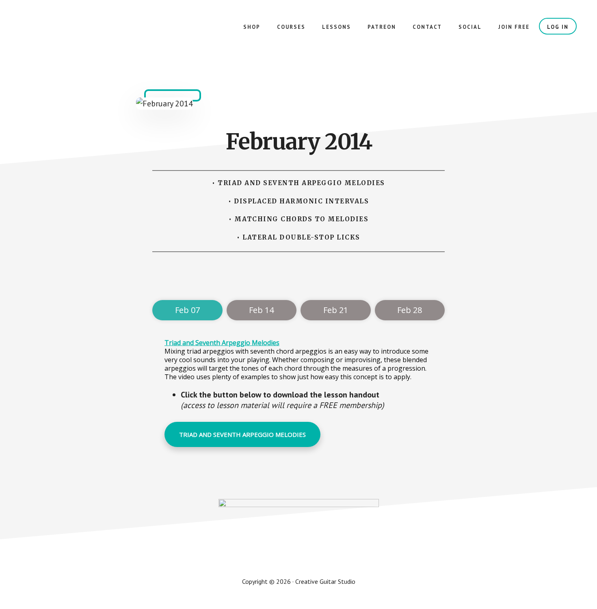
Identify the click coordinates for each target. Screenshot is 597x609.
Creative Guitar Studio (81, 32)
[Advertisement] (300, 278)
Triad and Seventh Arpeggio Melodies (221, 342)
